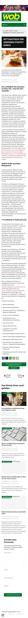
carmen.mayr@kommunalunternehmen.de (13, 290)
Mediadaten (4, 1)
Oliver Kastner (15, 81)
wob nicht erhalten (12, 1)
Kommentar (8, 552)
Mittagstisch (14, 368)
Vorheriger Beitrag (8, 376)
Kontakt (19, 1)
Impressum (4, 3)
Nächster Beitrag (20, 376)
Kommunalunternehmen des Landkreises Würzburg (14, 364)
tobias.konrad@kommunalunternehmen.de (13, 287)
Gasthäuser (15, 228)
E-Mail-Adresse (8, 578)
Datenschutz (19, 614)
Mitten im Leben (7, 393)
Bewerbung (10, 3)
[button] (24, 25)
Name (6, 570)
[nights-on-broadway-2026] (14, 8)
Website (6, 586)
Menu (5, 24)
